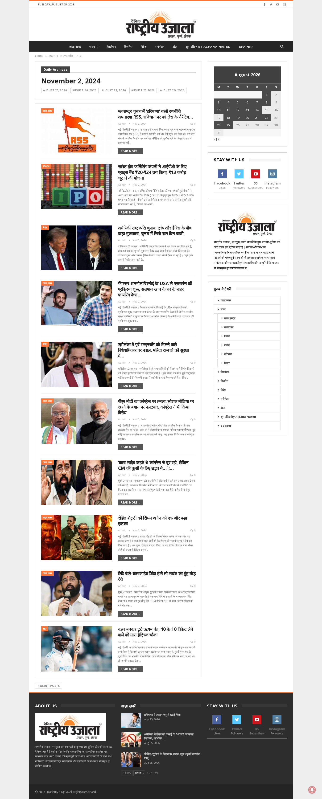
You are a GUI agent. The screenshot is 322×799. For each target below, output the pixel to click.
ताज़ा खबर (75, 47)
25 (228, 125)
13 (247, 110)
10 (218, 110)
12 (237, 110)
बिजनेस (128, 47)
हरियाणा (228, 354)
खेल (175, 47)
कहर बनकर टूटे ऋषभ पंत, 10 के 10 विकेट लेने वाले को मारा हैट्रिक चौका (155, 632)
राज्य (92, 47)
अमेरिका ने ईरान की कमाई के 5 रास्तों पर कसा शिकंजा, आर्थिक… (169, 736)
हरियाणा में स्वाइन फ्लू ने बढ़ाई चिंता (162, 715)
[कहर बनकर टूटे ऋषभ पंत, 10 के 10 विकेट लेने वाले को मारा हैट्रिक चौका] (76, 649)
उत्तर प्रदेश (229, 318)
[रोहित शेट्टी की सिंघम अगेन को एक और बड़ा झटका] (76, 537)
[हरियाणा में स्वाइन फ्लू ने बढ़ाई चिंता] (131, 720)
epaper (246, 47)
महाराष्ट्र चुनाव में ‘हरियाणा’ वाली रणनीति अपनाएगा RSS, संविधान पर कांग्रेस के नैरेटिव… (155, 114)
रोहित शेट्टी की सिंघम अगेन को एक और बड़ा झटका (152, 521)
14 (257, 110)
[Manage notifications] (312, 790)
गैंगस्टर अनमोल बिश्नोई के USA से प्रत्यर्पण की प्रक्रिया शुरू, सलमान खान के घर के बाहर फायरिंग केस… (155, 289)
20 (247, 117)
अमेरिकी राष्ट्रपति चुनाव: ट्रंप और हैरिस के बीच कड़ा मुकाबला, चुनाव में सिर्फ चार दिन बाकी (155, 231)
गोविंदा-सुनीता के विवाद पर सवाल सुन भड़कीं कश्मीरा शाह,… (172, 756)
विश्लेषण (111, 47)
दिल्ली (227, 336)
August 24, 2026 (84, 90)
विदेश (144, 47)
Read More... (130, 151)
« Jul (216, 139)
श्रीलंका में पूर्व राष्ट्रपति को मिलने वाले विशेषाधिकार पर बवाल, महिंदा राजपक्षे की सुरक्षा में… (153, 350)
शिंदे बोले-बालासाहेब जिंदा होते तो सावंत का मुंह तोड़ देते (157, 576)
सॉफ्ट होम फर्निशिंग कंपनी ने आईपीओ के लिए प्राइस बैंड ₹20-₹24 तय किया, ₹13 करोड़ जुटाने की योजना (152, 172)
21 (257, 117)
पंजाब (227, 345)
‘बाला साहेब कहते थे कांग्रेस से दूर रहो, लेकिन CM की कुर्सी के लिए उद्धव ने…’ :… (153, 465)
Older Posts (49, 686)
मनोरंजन (160, 47)
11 (228, 110)
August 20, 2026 (172, 90)
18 (228, 117)
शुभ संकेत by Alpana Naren (208, 47)
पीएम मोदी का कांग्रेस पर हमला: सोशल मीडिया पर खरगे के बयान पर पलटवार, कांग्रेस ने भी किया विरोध (156, 407)
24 (218, 125)
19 (237, 117)
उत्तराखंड (228, 327)
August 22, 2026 (114, 90)
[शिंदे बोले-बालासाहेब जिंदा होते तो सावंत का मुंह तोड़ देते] (76, 593)
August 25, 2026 (55, 90)
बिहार (227, 363)
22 (266, 117)
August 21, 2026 (143, 90)
